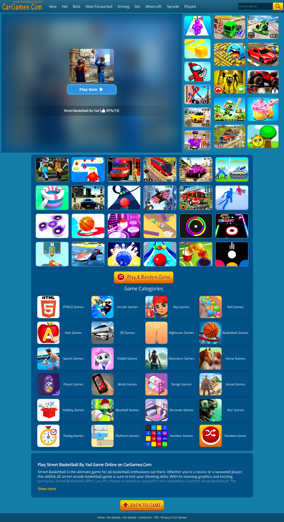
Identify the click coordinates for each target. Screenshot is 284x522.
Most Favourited (99, 6)
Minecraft (154, 6)
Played (190, 6)
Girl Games (129, 517)
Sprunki (173, 6)
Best (76, 6)
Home (101, 517)
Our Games (113, 517)
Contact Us (145, 517)
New (53, 6)
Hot (65, 6)
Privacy (165, 517)
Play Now (88, 89)
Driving (123, 6)
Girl (137, 6)
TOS (156, 517)
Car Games (180, 517)
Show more (47, 488)
